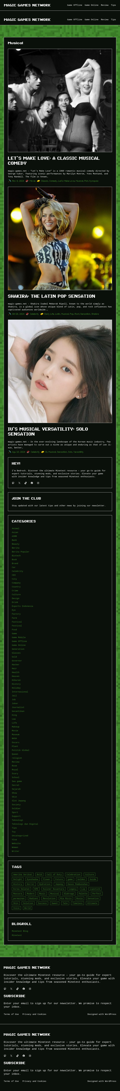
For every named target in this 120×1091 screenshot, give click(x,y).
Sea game (17, 781)
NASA (14, 738)
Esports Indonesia (22, 606)
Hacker (15, 664)
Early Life (49, 314)
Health (15, 672)
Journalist (18, 707)
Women (15, 847)
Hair (14, 668)
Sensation (85, 314)
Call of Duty (54, 874)
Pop (72, 314)
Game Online (19, 645)
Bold (39, 874)
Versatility (79, 452)
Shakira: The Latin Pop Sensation (51, 296)
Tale (65, 903)
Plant (15, 746)
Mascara (17, 893)
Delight (17, 879)
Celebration (73, 874)
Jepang (59, 884)
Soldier (16, 808)
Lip (83, 889)
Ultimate (92, 903)
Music (42, 893)
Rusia (79, 898)
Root (77, 314)
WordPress (110, 1014)
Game (14, 633)
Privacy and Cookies (34, 1014)
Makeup (15, 727)
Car (14, 567)
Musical (79, 181)
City (14, 579)
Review (15, 762)
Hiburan (16, 680)
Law (14, 719)
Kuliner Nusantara (53, 889)
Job (14, 699)
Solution (28, 903)
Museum (15, 734)
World (27, 908)
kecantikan (18, 711)
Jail (14, 695)
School (15, 777)
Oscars (15, 742)
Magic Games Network (27, 5)
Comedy (53, 181)
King (14, 715)
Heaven (15, 676)
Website (16, 843)
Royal (15, 769)
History (16, 684)
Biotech (16, 555)
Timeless (77, 903)
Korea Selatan (21, 889)
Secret (15, 785)
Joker (15, 703)
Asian (15, 532)
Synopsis (94, 181)
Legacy (73, 889)
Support (16, 816)
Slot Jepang (19, 800)
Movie (33, 181)
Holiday (16, 688)
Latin (57, 314)
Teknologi (17, 820)
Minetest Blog (20, 931)
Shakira (95, 314)
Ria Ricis (66, 898)
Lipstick (95, 889)
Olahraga (69, 893)
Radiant (33, 898)
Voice (16, 908)
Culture (16, 594)
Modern (30, 893)
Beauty (15, 544)
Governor (17, 660)
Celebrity (34, 314)
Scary (15, 773)
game (70, 879)
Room (14, 766)
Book (14, 559)
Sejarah (16, 789)
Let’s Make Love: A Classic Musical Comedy (54, 161)
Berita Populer (20, 552)
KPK (36, 889)
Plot (86, 181)
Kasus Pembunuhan (78, 884)
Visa (14, 839)
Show (14, 793)
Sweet (55, 903)
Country (16, 587)
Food (14, 629)
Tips (14, 828)
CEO (14, 575)
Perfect (96, 893)
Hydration (44, 884)
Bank (14, 540)
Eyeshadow (32, 879)
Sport (15, 812)
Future (59, 879)
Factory (16, 614)
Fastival (17, 622)
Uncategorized (20, 835)
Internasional (20, 692)
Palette (83, 893)
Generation (18, 649)
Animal (15, 528)
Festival (17, 626)
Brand (15, 563)
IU (46, 452)
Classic (44, 181)
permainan (19, 898)
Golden (81, 879)
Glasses (16, 653)
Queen (15, 754)
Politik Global (20, 750)
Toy (14, 832)
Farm (14, 618)
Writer (15, 851)
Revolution (49, 898)
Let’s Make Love (66, 181)
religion (17, 758)
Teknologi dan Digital (25, 824)
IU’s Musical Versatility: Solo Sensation (48, 431)
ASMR (14, 536)
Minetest (17, 935)
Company (16, 583)
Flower (46, 879)
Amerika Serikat (22, 874)
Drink (15, 602)
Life (14, 723)
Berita (15, 548)
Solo (70, 452)
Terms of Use (11, 1014)
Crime (15, 590)
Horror (30, 884)
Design (15, 598)
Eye (14, 610)
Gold (14, 657)
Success (42, 903)
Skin (14, 797)
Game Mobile (19, 637)
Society (16, 804)
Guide (93, 879)
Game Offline (19, 641)
